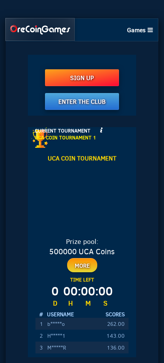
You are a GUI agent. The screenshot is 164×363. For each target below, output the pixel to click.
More (82, 265)
